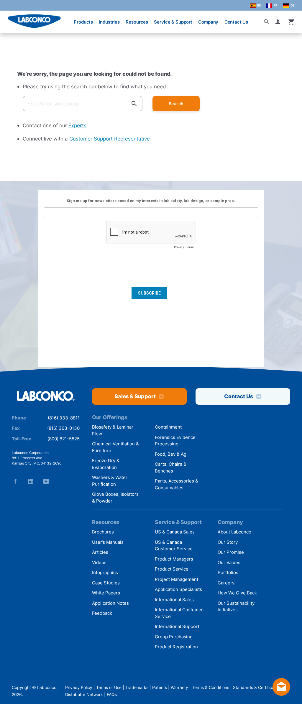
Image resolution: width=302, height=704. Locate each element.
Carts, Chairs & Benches (170, 467)
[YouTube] (46, 481)
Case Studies (106, 583)
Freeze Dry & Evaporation (105, 464)
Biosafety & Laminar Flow (112, 430)
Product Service (171, 569)
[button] (279, 22)
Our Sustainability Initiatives (236, 606)
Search (176, 103)
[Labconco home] (46, 396)
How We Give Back (237, 593)
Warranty (179, 687)
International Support (177, 626)
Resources (137, 21)
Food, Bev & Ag (170, 454)
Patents (159, 687)
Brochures (103, 532)
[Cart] (291, 22)
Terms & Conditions (210, 687)
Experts (77, 125)
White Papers (106, 593)
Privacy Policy (78, 687)
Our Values (229, 562)
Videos (99, 562)
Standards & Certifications (258, 687)
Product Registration (176, 647)
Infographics (105, 572)
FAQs (112, 694)
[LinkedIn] (30, 481)
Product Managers (174, 559)
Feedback (102, 613)
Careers (226, 583)
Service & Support (173, 21)
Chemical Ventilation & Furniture (115, 447)
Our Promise (231, 552)
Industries (109, 21)
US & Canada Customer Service (174, 545)
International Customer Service (179, 613)
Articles (100, 552)
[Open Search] (266, 22)
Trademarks (136, 687)
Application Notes (110, 603)
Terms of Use (109, 687)
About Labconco (234, 532)
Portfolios (228, 572)
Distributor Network (84, 694)
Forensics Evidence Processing (175, 440)
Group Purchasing (174, 636)
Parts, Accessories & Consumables (176, 484)
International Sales (174, 599)
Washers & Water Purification (109, 481)
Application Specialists (178, 589)
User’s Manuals (108, 542)
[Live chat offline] (281, 694)
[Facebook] (15, 481)
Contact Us (236, 21)
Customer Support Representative (109, 138)
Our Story (228, 542)
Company (208, 21)
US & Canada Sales (175, 532)
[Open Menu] (9, 19)
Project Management (176, 579)
